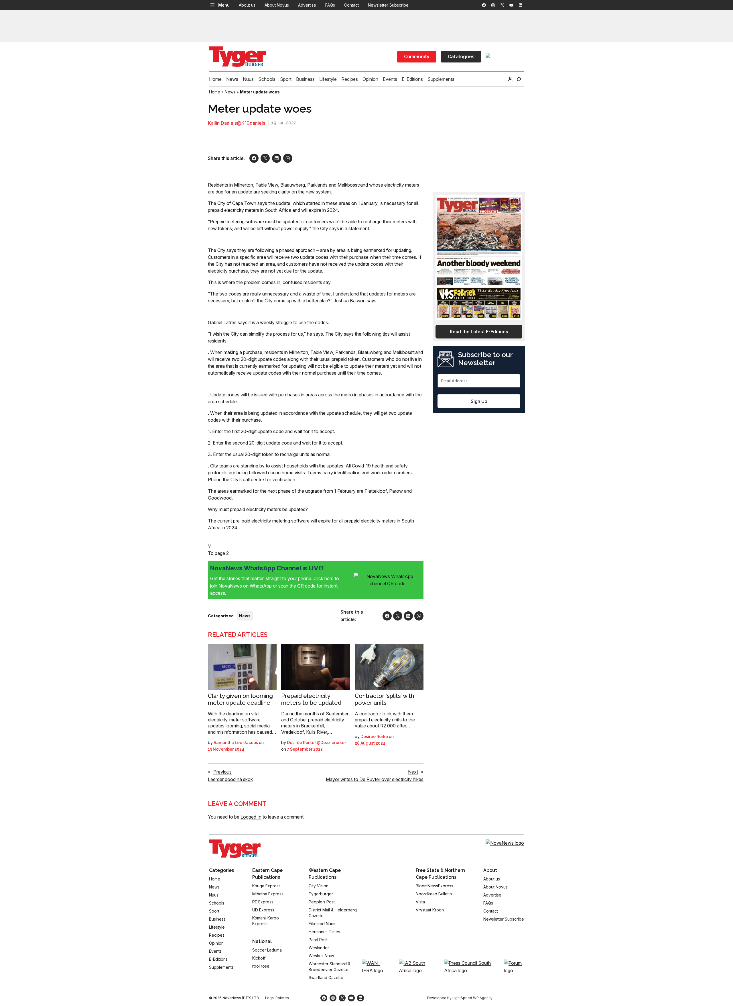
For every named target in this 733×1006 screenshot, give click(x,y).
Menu (224, 5)
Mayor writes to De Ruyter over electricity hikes (374, 779)
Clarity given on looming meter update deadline (240, 699)
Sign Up (479, 401)
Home (214, 91)
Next (413, 772)
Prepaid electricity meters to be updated (311, 699)
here (329, 578)
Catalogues (461, 56)
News (230, 91)
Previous (222, 772)
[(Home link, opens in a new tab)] (235, 848)
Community (416, 56)
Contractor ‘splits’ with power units (384, 699)
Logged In (251, 817)
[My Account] (510, 79)
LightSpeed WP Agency (472, 998)
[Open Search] (519, 79)
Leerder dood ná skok (230, 779)
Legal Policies (277, 998)
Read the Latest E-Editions (479, 331)
